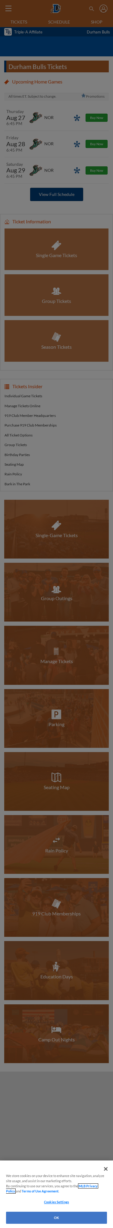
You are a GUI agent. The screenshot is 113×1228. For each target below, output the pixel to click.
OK (56, 1218)
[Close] (105, 1169)
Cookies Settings (56, 1202)
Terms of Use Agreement (40, 1191)
